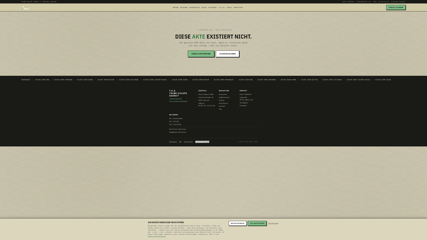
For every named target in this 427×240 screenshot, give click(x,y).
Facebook (243, 106)
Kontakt (222, 106)
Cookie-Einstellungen (202, 142)
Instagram (244, 103)
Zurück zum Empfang (201, 54)
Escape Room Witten (85, 80)
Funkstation (238, 7)
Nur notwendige (238, 223)
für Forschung (175, 124)
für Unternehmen (176, 118)
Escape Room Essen (159, 80)
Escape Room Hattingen (108, 80)
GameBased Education (177, 132)
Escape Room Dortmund (43, 80)
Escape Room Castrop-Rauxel (135, 80)
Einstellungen (273, 223)
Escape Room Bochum (180, 80)
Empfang (175, 7)
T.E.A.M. (222, 7)
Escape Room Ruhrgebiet (203, 80)
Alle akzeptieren (257, 223)
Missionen (184, 7)
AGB (180, 141)
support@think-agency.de (246, 98)
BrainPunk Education (177, 129)
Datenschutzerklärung (157, 236)
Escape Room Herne (64, 80)
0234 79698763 (348, 1)
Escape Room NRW (22, 80)
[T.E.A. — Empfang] (25, 7)
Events (229, 7)
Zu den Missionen (227, 54)
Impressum (173, 141)
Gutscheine (212, 7)
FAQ (220, 109)
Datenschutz (188, 141)
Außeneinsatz (194, 7)
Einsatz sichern (396, 7)
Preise (204, 7)
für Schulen (174, 121)
